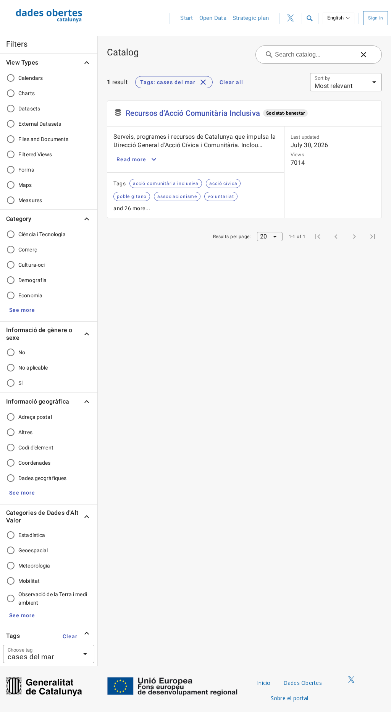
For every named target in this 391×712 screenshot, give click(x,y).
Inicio (264, 682)
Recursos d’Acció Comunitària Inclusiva (193, 113)
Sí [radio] (20, 383)
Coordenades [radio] (34, 463)
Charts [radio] (26, 93)
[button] (309, 18)
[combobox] (39, 654)
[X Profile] (290, 18)
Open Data (212, 18)
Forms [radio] (26, 170)
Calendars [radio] (30, 78)
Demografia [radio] (32, 280)
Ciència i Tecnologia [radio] (42, 234)
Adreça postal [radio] (35, 417)
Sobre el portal (290, 698)
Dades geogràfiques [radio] (42, 478)
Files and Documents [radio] (43, 139)
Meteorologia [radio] (34, 566)
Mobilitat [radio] (29, 581)
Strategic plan (251, 18)
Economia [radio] (30, 295)
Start (186, 18)
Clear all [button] (231, 82)
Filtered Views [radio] (35, 154)
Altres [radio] (25, 432)
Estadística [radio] (31, 535)
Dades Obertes (302, 682)
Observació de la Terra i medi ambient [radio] (52, 598)
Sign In (375, 18)
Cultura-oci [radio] (31, 265)
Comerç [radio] (27, 250)
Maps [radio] (25, 185)
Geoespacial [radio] (33, 550)
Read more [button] (131, 159)
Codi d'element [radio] (35, 447)
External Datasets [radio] (39, 124)
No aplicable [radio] (33, 368)
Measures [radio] (30, 200)
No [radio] (21, 352)
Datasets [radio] (29, 108)
